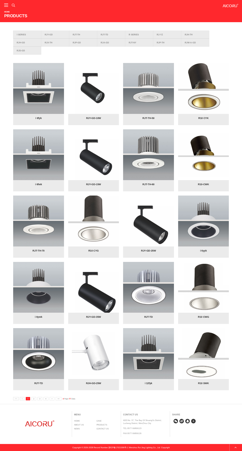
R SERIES (134, 34)
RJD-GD (21, 50)
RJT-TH (76, 34)
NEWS (77, 429)
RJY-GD (49, 34)
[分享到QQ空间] (187, 421)
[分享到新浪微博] (181, 421)
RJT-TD (104, 34)
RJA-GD (105, 42)
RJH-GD (21, 42)
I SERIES (21, 34)
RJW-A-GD (190, 42)
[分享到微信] (176, 421)
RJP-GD (77, 42)
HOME (7, 12)
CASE (99, 421)
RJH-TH (189, 34)
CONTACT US (102, 429)
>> (59, 399)
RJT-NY (132, 42)
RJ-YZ (160, 34)
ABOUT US (79, 425)
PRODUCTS (101, 425)
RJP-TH (161, 42)
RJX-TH (49, 42)
